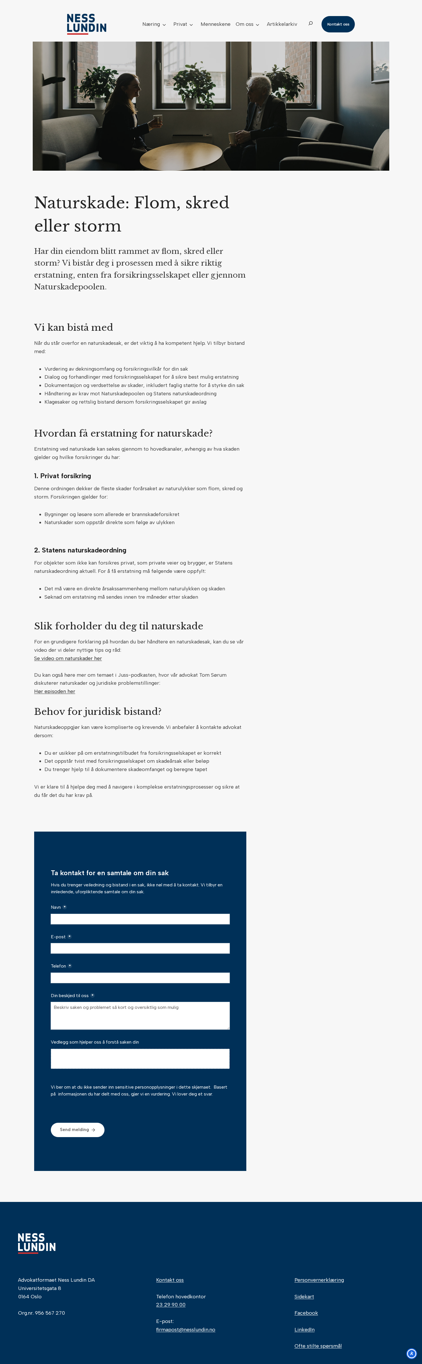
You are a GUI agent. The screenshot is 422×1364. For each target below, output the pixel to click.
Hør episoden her (54, 691)
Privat (180, 24)
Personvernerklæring (319, 1280)
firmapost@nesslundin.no (185, 1329)
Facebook (306, 1313)
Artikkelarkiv (282, 24)
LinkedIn (305, 1329)
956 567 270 (50, 1313)
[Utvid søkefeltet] (310, 24)
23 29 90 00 (170, 1304)
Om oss (244, 24)
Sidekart (304, 1296)
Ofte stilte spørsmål (318, 1346)
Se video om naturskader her (68, 658)
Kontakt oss (170, 1280)
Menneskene (216, 24)
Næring (151, 24)
